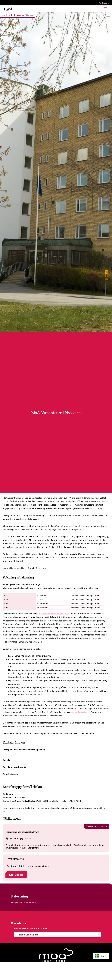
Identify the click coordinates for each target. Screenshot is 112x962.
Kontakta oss (16, 874)
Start (4, 14)
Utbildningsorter (17, 14)
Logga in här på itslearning (23, 902)
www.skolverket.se (81, 712)
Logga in (105, 3)
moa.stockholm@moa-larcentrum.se (53, 613)
